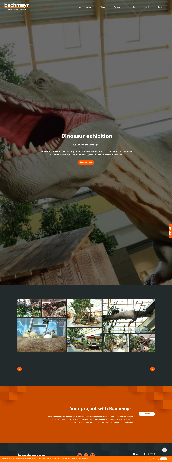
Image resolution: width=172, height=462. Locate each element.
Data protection (83, 459)
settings (154, 459)
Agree (164, 459)
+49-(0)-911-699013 (147, 454)
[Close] (169, 458)
